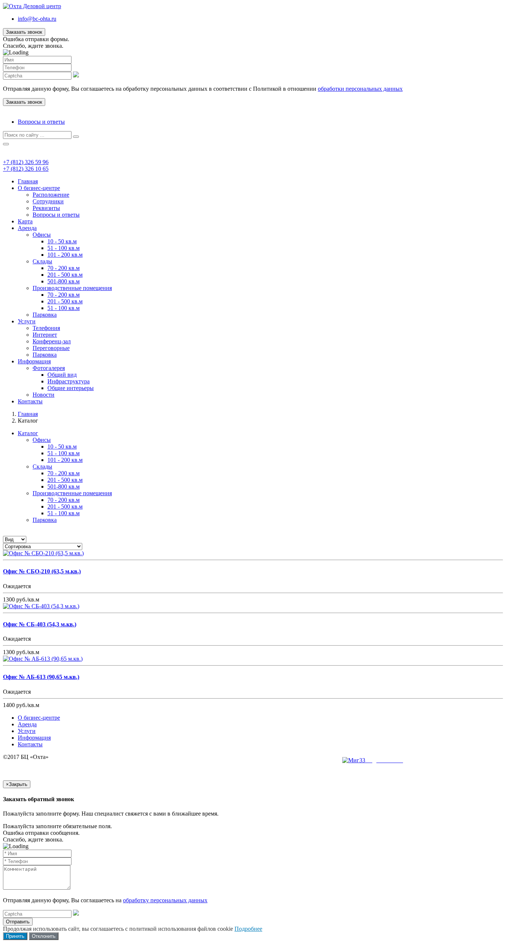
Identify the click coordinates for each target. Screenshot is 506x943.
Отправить (18, 921)
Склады (42, 261)
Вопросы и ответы (41, 122)
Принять (15, 936)
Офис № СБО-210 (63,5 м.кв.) (42, 571)
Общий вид (62, 374)
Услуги (27, 321)
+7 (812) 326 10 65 (26, 169)
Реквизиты (46, 208)
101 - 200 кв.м (65, 254)
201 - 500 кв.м (65, 274)
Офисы (42, 234)
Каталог (28, 433)
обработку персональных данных (165, 900)
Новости (43, 394)
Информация (34, 361)
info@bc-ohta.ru (37, 19)
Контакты (30, 401)
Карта (25, 221)
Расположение (51, 194)
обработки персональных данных (360, 89)
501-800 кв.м (63, 281)
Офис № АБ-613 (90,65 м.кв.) (41, 677)
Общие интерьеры (70, 388)
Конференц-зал (52, 341)
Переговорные (51, 348)
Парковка (45, 314)
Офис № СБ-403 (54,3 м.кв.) (39, 624)
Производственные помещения (72, 288)
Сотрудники (48, 201)
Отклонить (44, 936)
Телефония (46, 328)
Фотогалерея (49, 368)
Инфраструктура (68, 381)
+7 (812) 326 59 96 (26, 162)
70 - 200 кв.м (63, 268)
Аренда (27, 228)
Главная (28, 181)
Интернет (45, 334)
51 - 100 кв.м (63, 248)
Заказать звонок (24, 32)
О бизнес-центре (39, 188)
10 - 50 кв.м (62, 241)
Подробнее (248, 929)
